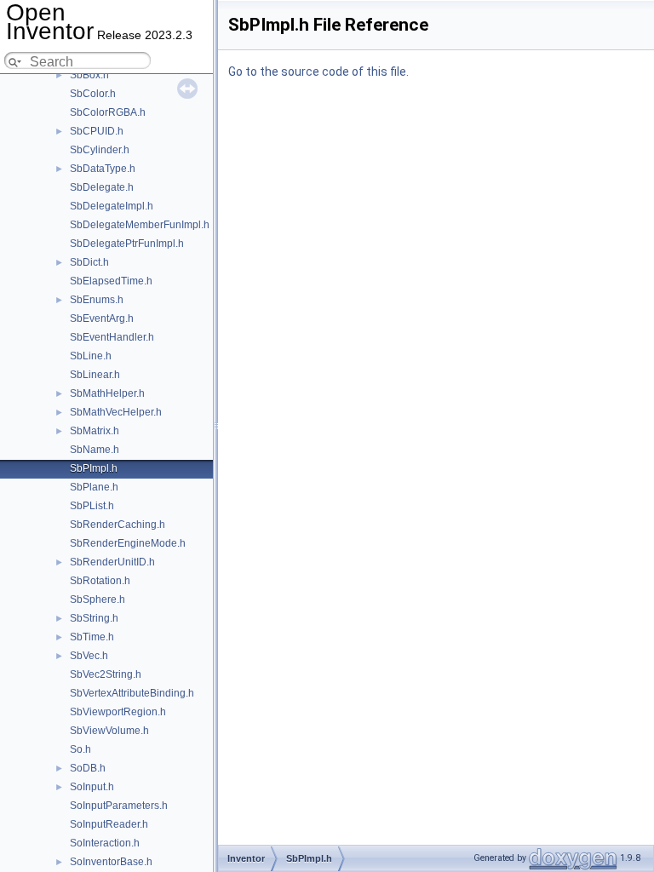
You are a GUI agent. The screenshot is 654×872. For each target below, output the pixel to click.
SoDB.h (88, 768)
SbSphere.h (97, 599)
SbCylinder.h (99, 150)
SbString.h (94, 618)
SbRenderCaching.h (117, 525)
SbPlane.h (94, 487)
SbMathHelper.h (107, 393)
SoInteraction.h (105, 843)
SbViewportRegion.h (118, 712)
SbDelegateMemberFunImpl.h (139, 225)
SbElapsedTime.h (111, 281)
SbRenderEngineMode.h (128, 543)
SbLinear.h (95, 375)
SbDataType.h (102, 169)
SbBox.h (89, 75)
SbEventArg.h (102, 318)
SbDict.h (89, 262)
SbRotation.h (100, 581)
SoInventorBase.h (111, 862)
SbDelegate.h (102, 187)
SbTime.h (92, 637)
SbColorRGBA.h (108, 112)
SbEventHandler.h (112, 337)
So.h (80, 749)
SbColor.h (93, 94)
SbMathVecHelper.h (116, 412)
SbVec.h (89, 656)
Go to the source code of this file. (318, 71)
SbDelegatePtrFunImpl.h (127, 244)
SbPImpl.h (94, 468)
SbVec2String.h (105, 674)
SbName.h (94, 450)
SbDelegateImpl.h (111, 206)
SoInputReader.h (109, 824)
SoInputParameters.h (119, 806)
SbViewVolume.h (109, 731)
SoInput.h (92, 787)
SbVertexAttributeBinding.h (132, 693)
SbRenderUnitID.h (112, 562)
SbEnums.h (96, 300)
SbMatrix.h (94, 431)
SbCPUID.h (96, 131)
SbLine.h (91, 356)
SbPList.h (92, 506)
